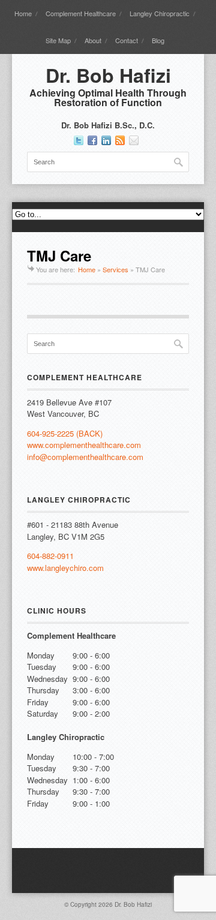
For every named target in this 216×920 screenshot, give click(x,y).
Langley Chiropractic (160, 13)
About (93, 40)
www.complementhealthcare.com (84, 444)
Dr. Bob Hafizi (108, 75)
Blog (158, 40)
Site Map (58, 40)
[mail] (134, 140)
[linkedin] (106, 140)
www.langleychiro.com (65, 567)
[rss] (120, 140)
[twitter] (78, 140)
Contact (126, 40)
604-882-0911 (50, 555)
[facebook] (92, 140)
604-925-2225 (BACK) (65, 433)
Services (115, 269)
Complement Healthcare (81, 13)
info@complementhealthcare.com (85, 456)
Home (23, 13)
